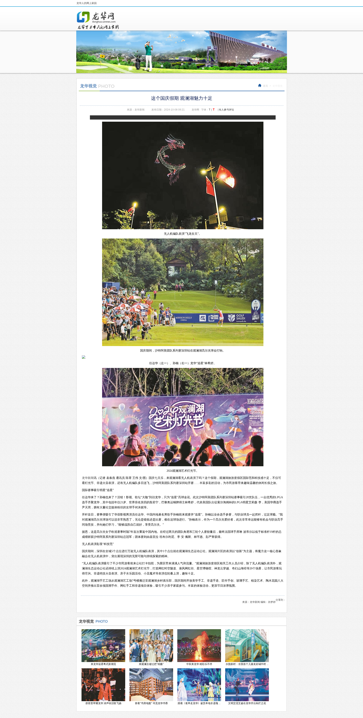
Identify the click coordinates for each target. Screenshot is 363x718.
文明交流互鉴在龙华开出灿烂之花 (247, 703)
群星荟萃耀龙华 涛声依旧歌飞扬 (103, 703)
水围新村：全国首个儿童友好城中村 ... (247, 664)
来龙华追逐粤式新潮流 (103, 664)
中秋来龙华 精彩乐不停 (199, 664)
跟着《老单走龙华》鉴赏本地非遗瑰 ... (199, 703)
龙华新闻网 (98, 20)
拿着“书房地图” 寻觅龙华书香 (151, 703)
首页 (265, 85)
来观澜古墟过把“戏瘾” (151, 664)
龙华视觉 (277, 85)
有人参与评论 (226, 109)
